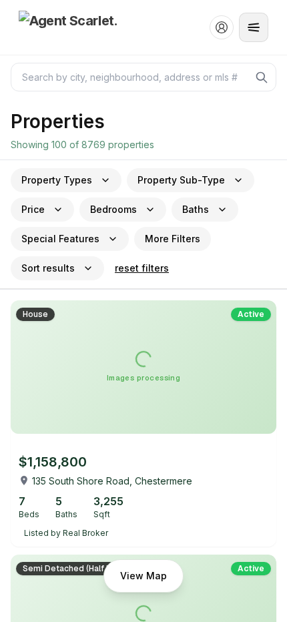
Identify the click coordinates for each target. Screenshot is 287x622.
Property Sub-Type (181, 180)
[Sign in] (222, 27)
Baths (195, 209)
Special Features (60, 238)
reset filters (142, 268)
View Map (143, 575)
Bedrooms (113, 209)
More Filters (172, 238)
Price (33, 209)
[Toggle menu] (253, 27)
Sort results (48, 268)
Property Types (56, 180)
